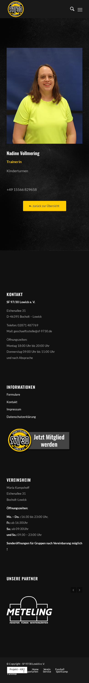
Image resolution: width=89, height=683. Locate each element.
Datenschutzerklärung (21, 417)
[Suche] (69, 9)
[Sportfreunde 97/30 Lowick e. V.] (37, 9)
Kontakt (12, 402)
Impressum (14, 409)
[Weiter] (79, 590)
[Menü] (80, 9)
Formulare (13, 394)
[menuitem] (69, 9)
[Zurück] (73, 590)
